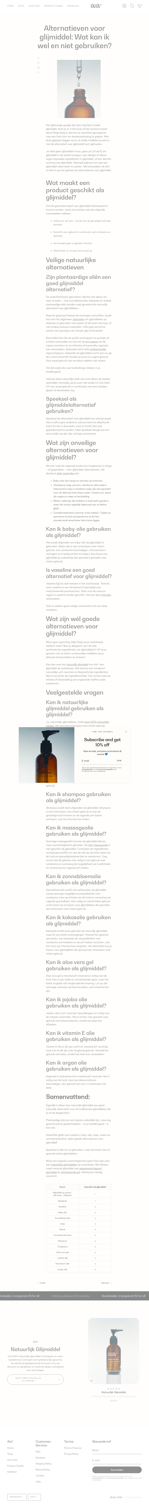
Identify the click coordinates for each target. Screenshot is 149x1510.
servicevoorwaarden (105, 769)
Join (119, 761)
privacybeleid (87, 769)
